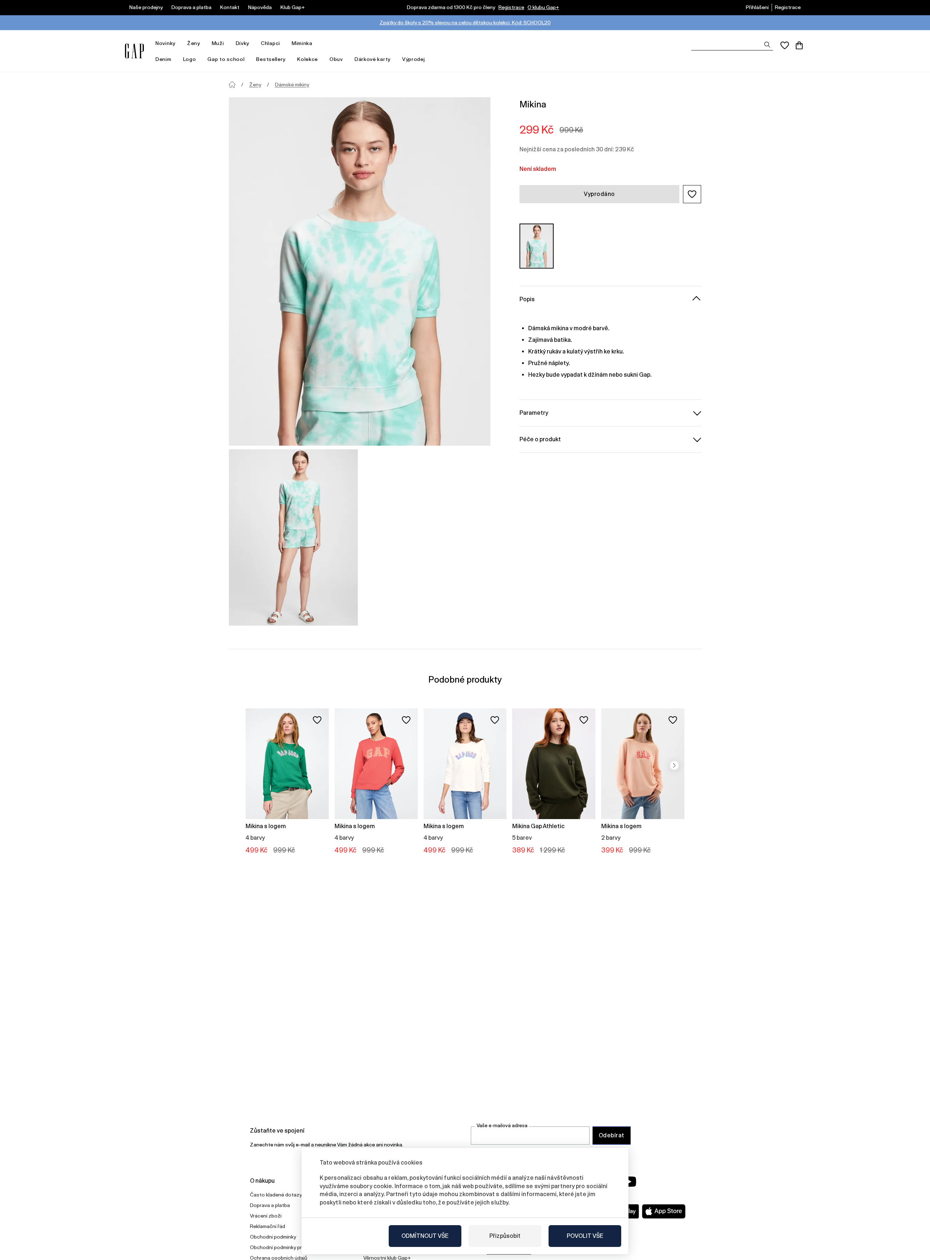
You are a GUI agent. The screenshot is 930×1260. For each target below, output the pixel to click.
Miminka (302, 43)
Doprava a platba (191, 7)
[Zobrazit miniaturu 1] (293, 537)
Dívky (243, 43)
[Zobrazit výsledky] (767, 45)
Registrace (511, 7)
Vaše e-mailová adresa (502, 1125)
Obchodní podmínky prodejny (284, 1247)
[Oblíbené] (784, 45)
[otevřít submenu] (179, 43)
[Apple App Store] (664, 1211)
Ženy (193, 43)
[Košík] (799, 45)
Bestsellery (271, 59)
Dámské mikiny (292, 84)
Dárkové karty (373, 59)
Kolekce (307, 59)
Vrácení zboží (266, 1216)
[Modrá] (536, 246)
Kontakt (229, 7)
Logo (189, 59)
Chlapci (270, 43)
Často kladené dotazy (276, 1195)
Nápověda (260, 7)
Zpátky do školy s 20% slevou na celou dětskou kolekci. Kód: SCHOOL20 (465, 22)
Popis (527, 298)
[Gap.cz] (134, 51)
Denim (163, 59)
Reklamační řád (267, 1226)
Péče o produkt (540, 438)
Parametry (533, 412)
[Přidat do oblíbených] (317, 720)
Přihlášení (757, 7)
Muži (218, 43)
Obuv (336, 59)
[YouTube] (629, 1182)
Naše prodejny (146, 7)
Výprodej (413, 59)
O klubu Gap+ (543, 7)
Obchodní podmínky (273, 1237)
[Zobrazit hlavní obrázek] (359, 271)
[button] (692, 194)
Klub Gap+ (292, 7)
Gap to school (225, 59)
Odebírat (611, 1135)
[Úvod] (232, 84)
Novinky (165, 43)
